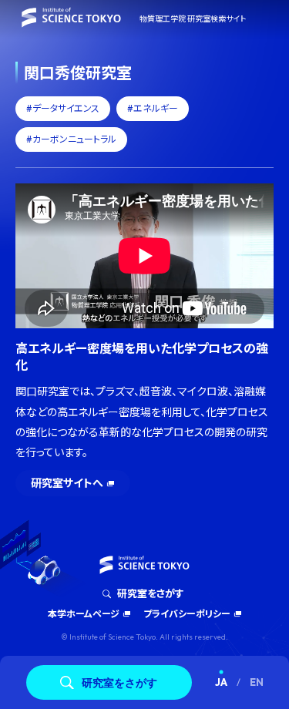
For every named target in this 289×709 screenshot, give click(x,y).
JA (221, 682)
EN (257, 682)
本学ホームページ (83, 614)
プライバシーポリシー (186, 614)
